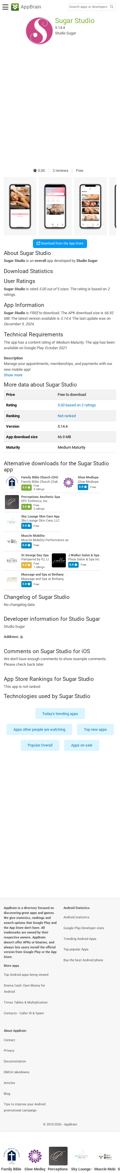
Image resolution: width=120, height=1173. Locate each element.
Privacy (9, 1051)
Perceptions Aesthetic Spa (40, 497)
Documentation (15, 1061)
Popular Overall (40, 745)
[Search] (111, 7)
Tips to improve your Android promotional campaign (24, 1107)
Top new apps (95, 729)
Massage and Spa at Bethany (42, 574)
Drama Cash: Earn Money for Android (24, 989)
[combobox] (88, 7)
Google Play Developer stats (83, 928)
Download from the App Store (61, 243)
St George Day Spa (35, 555)
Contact (9, 1040)
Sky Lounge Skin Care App (40, 516)
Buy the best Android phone (83, 960)
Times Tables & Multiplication (25, 1002)
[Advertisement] (60, 106)
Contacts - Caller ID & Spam (24, 1013)
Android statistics (76, 917)
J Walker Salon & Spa (83, 555)
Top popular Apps (76, 949)
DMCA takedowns (16, 1072)
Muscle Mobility (33, 536)
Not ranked (67, 416)
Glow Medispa (88, 478)
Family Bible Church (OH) (39, 478)
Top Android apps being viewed (26, 975)
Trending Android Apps (79, 939)
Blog (7, 1094)
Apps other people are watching (39, 729)
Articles (9, 1083)
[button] (60, 637)
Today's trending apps (60, 714)
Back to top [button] (108, 1130)
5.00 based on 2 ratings (77, 405)
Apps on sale (81, 745)
